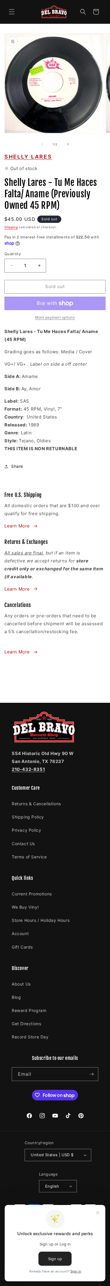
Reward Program (29, 1010)
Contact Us (23, 843)
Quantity (12, 253)
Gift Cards (22, 946)
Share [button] (17, 466)
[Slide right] (68, 144)
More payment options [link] (55, 317)
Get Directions (26, 1023)
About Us (21, 983)
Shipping (11, 227)
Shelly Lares (28, 157)
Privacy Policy (26, 830)
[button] (11, 11)
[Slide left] (42, 144)
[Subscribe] (91, 1074)
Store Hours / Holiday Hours (41, 920)
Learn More (17, 526)
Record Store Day (30, 1036)
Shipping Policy (28, 816)
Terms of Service (29, 856)
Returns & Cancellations (36, 803)
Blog (16, 997)
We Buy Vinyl (25, 907)
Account (20, 933)
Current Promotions (32, 893)
